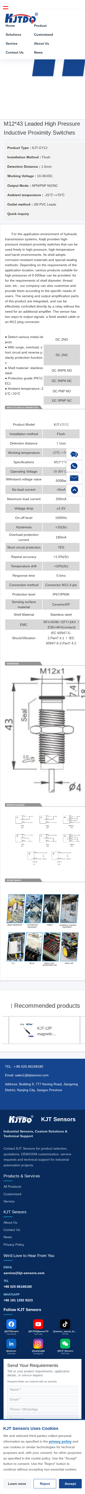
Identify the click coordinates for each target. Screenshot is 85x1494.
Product (40, 25)
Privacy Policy (14, 1244)
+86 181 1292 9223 (18, 1300)
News (38, 52)
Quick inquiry (18, 214)
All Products (12, 1186)
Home (10, 25)
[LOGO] (21, 17)
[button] (74, 454)
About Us (41, 43)
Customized (43, 34)
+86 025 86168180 (18, 1286)
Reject (45, 1484)
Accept (70, 1484)
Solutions (13, 34)
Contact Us (15, 52)
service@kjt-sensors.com (24, 1273)
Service (11, 43)
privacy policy (60, 1441)
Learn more (17, 1484)
